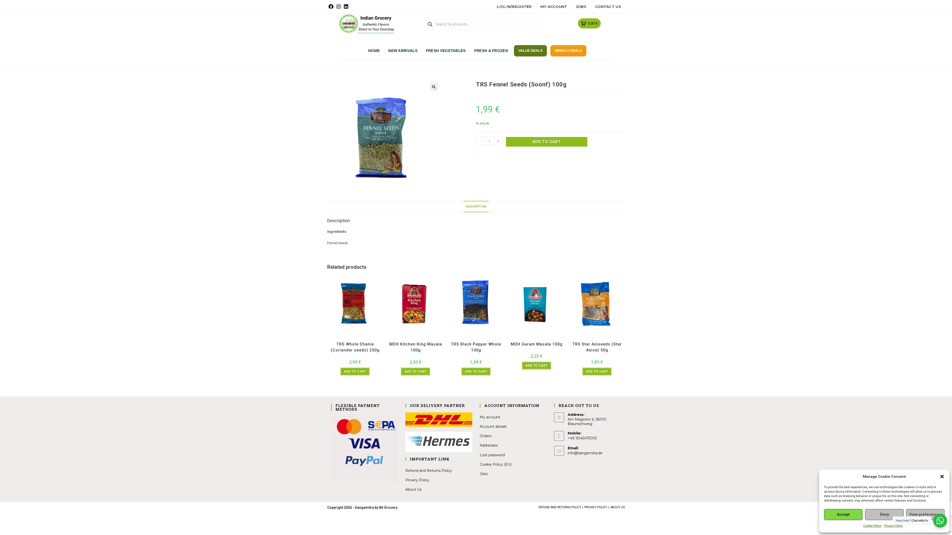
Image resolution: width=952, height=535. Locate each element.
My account (553, 6)
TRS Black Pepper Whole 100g (476, 347)
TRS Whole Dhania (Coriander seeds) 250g (355, 347)
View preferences (925, 514)
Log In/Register (514, 6)
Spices (360, 338)
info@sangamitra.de (585, 453)
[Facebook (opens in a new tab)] (331, 6)
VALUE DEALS (530, 51)
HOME (374, 51)
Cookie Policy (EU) (495, 464)
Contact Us (608, 6)
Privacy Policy (893, 526)
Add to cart (547, 141)
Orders (485, 436)
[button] (942, 476)
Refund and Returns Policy (428, 470)
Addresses (489, 445)
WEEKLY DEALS (568, 51)
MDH (419, 338)
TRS (368, 338)
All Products (347, 338)
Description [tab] (476, 206)
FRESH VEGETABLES (446, 51)
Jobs (581, 6)
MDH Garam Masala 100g (537, 344)
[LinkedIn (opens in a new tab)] (346, 6)
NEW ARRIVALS (402, 51)
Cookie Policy (872, 526)
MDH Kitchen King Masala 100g (415, 347)
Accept (843, 514)
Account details (493, 426)
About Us (413, 489)
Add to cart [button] (355, 371)
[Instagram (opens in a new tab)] (338, 6)
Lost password (492, 455)
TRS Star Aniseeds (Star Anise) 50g (597, 347)
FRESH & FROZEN (491, 51)
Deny (884, 514)
